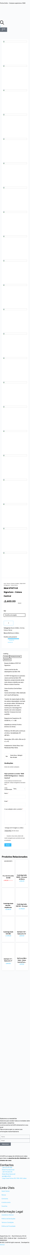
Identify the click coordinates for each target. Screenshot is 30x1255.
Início (5, 583)
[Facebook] (2, 6)
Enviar (8, 845)
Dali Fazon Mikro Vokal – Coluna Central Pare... (21, 960)
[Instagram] (12, 6)
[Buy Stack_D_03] (15, 150)
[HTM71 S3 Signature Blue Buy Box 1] (15, 53)
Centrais (22, 628)
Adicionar (17, 623)
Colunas (6, 630)
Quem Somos (5, 1191)
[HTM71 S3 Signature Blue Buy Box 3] (15, 199)
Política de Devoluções (8, 1218)
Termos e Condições (8, 1222)
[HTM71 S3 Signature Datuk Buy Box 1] (15, 247)
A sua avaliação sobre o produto (13, 809)
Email (6, 801)
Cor (5, 611)
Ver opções (20, 939)
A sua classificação (8, 788)
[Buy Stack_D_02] (15, 126)
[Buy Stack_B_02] (15, 77)
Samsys (2, 1244)
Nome (6, 793)
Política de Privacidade (8, 1226)
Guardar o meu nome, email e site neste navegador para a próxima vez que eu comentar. (14, 838)
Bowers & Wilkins (15, 583)
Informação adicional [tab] (15, 656)
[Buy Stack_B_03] (15, 101)
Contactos (5, 1198)
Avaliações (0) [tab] (7, 659)
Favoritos (4, 1206)
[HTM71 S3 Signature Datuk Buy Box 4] (15, 296)
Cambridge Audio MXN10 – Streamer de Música (21, 877)
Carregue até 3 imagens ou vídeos (14, 828)
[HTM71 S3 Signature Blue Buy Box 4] (15, 223)
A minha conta (6, 1202)
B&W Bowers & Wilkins (13, 633)
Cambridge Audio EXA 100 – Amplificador (8, 905)
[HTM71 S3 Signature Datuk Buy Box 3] (15, 272)
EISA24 (19, 603)
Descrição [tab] (6, 656)
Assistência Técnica (8, 1215)
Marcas (8, 583)
